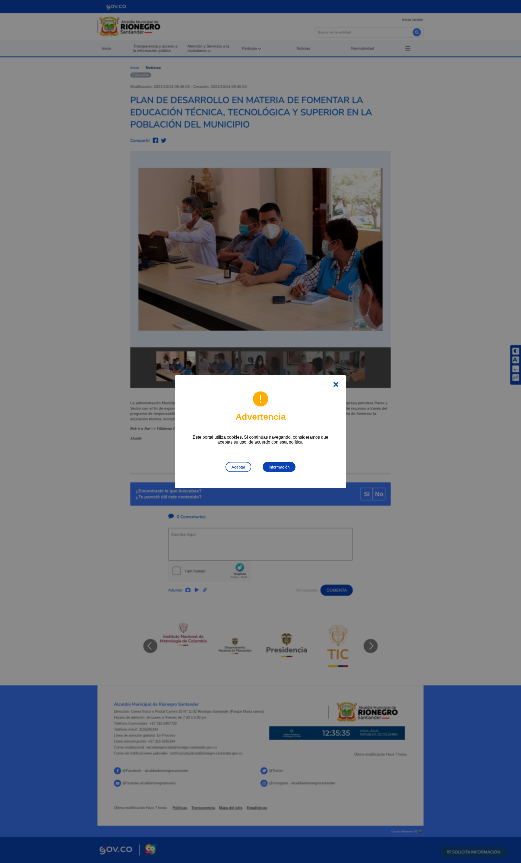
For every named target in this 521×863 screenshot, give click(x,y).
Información (279, 466)
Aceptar (238, 466)
